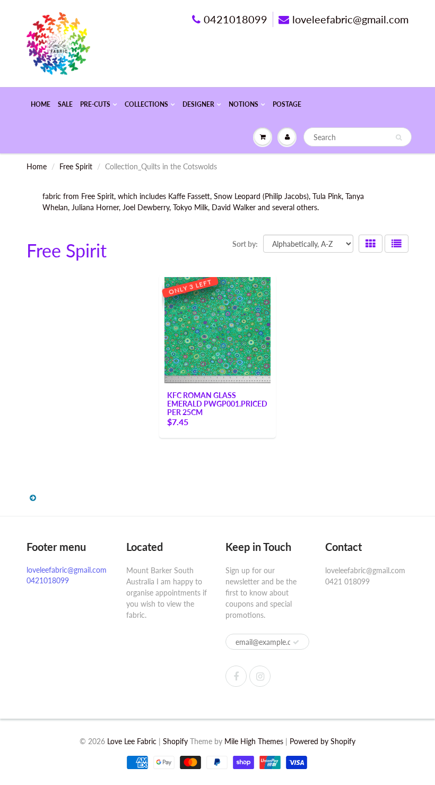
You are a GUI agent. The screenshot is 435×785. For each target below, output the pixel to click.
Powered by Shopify (322, 741)
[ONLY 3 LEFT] (217, 329)
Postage (287, 104)
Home (40, 104)
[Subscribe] (296, 642)
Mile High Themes (253, 741)
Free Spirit (75, 166)
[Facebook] (236, 676)
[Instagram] (260, 676)
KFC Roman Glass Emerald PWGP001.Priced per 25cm (217, 404)
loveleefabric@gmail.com (350, 19)
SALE (65, 104)
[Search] (398, 137)
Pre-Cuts (95, 104)
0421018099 (235, 19)
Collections (146, 104)
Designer (198, 104)
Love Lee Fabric (131, 741)
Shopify (175, 741)
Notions (243, 104)
